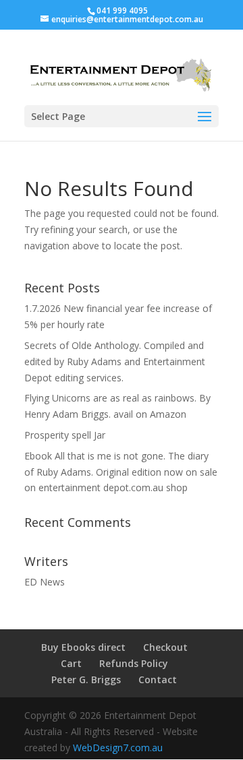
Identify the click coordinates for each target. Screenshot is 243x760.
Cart (71, 663)
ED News (44, 581)
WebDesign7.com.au (118, 747)
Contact (157, 679)
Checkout (165, 647)
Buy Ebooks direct (83, 647)
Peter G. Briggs (86, 679)
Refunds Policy (133, 663)
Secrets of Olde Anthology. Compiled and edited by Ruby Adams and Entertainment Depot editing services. (114, 361)
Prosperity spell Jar (64, 435)
